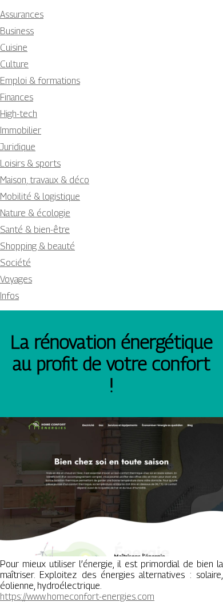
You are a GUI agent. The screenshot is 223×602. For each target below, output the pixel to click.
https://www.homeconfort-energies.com (77, 596)
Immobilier (20, 130)
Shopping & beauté (37, 246)
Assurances (21, 14)
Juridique (17, 147)
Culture (14, 64)
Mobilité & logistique (40, 196)
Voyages (16, 279)
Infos (9, 295)
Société (15, 262)
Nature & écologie (35, 213)
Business (17, 31)
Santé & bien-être (35, 229)
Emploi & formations (40, 80)
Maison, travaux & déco (44, 180)
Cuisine (13, 47)
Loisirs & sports (30, 163)
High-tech (18, 113)
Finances (16, 97)
